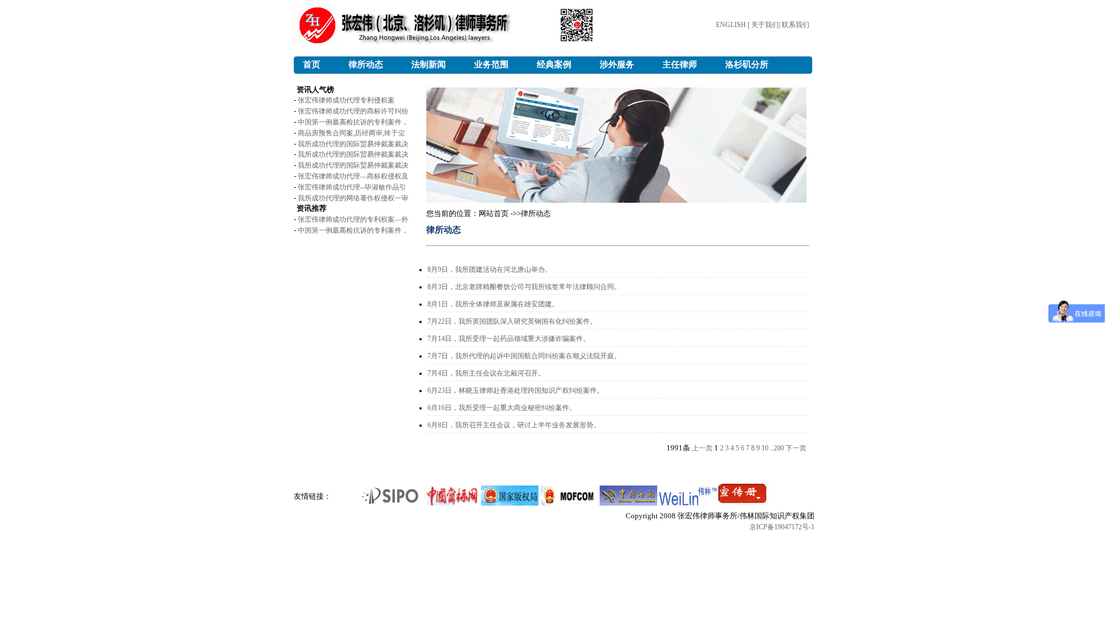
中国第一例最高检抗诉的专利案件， (353, 122)
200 (779, 448)
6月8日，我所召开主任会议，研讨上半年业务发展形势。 (513, 425)
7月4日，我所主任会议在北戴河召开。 (486, 373)
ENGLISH (731, 25)
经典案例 (554, 64)
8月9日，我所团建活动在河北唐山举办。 (489, 270)
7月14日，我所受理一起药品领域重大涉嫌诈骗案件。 (508, 339)
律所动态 (366, 64)
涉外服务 (617, 64)
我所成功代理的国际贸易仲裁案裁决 (353, 144)
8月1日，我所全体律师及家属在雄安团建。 (493, 304)
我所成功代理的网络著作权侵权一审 (353, 198)
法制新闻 (428, 64)
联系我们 (795, 25)
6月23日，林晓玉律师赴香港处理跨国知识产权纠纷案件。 (515, 390)
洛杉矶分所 (746, 64)
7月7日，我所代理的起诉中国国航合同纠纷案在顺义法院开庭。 (524, 356)
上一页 (702, 448)
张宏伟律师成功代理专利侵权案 (346, 100)
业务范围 (491, 64)
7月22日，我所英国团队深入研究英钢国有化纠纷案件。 (512, 321)
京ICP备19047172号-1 (782, 527)
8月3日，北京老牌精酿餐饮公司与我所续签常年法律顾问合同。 (524, 287)
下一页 (796, 448)
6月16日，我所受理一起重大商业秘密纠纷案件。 (501, 408)
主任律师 (679, 64)
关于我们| (766, 25)
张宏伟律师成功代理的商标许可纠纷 (353, 111)
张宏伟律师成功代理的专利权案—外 (353, 219)
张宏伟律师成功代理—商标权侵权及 (353, 176)
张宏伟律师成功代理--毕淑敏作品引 (352, 187)
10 (765, 448)
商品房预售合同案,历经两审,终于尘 (351, 133)
